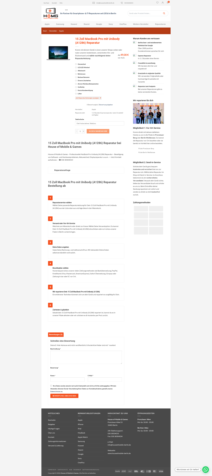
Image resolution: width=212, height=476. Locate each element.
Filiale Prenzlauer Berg (146, 148)
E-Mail (90, 376)
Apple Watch (83, 437)
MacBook (81, 433)
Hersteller (53, 31)
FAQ (61, 3)
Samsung (60, 24)
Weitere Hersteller (141, 24)
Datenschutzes (55, 391)
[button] (205, 469)
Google (99, 24)
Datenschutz (63, 469)
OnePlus (122, 24)
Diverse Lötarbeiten (84, 80)
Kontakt (54, 3)
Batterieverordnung (90, 469)
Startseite (51, 420)
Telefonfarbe (79, 119)
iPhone (80, 424)
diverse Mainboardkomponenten (88, 84)
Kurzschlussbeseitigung (85, 90)
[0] (167, 3)
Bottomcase (81, 74)
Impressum (52, 469)
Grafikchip (81, 87)
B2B (66, 10)
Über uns (51, 433)
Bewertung (54, 368)
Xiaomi (87, 24)
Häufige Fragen (54, 429)
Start (45, 31)
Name (52, 376)
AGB (70, 469)
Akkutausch (81, 71)
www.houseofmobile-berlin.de (119, 453)
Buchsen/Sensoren (83, 77)
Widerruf (77, 469)
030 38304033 (128, 3)
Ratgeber (51, 424)
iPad (79, 429)
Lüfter (80, 94)
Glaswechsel (82, 64)
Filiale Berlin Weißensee (146, 152)
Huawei (74, 24)
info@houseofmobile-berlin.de (105, 3)
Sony (111, 24)
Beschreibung (55, 349)
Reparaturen (160, 24)
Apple (47, 24)
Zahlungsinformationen (57, 441)
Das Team (46, 3)
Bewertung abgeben (106, 105)
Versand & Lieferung (55, 445)
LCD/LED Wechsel (84, 67)
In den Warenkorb (98, 131)
